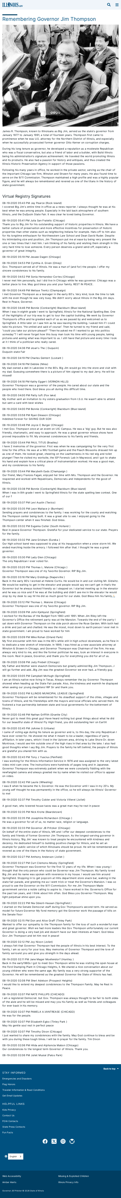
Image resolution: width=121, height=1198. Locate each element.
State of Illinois (37, 1190)
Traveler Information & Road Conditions (23, 1090)
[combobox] (15, 1156)
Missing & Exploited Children (73, 1176)
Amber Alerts (9, 1182)
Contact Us (8, 1115)
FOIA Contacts (10, 1121)
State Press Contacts (13, 1126)
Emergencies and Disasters (17, 1078)
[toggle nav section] (117, 5)
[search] (109, 5)
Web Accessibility (11, 1176)
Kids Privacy (9, 1109)
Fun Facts (7, 1132)
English (13, 1156)
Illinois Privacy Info (68, 1182)
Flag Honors (8, 1084)
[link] (45, 1142)
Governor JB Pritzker (12, 1190)
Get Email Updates (12, 1095)
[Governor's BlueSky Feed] (72, 1142)
